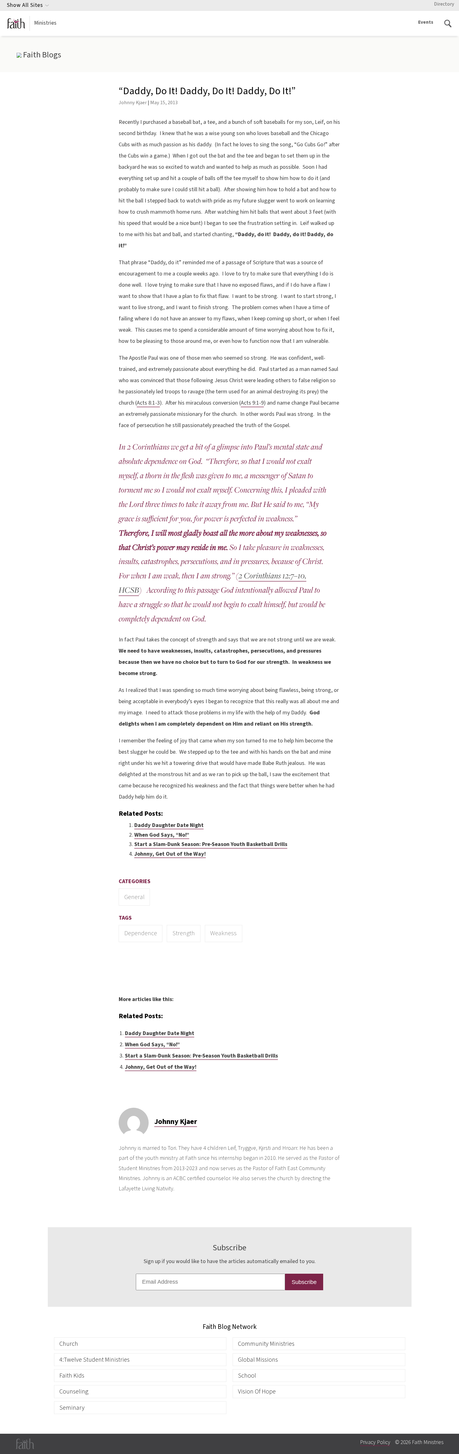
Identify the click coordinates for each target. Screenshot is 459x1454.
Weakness (223, 933)
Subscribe (304, 1282)
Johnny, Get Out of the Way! (170, 854)
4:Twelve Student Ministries (94, 1359)
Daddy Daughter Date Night (169, 825)
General (134, 897)
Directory (444, 4)
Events (425, 22)
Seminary (72, 1407)
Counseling (73, 1391)
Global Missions (258, 1359)
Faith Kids (71, 1375)
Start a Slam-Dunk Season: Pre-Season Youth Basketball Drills (210, 844)
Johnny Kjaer (133, 102)
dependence (140, 933)
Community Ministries (266, 1343)
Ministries (45, 23)
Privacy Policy (375, 1442)
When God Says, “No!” (161, 835)
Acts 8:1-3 (148, 403)
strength (183, 933)
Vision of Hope (257, 1391)
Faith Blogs (41, 55)
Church (68, 1343)
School (247, 1375)
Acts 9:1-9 (252, 403)
